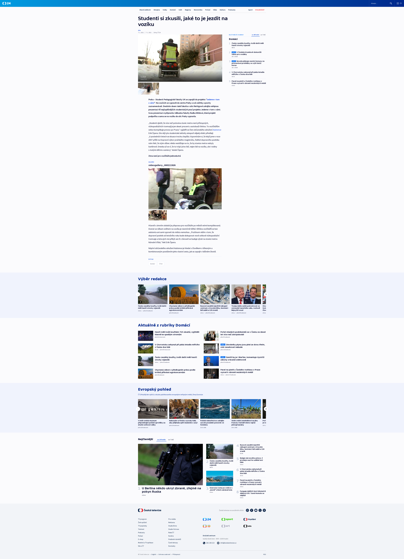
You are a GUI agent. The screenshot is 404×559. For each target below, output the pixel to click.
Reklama (171, 522)
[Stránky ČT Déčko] (206, 526)
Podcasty (231, 10)
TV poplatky (142, 526)
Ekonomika (198, 10)
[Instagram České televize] (247, 510)
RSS (264, 554)
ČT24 (160, 264)
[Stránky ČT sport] (227, 519)
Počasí (207, 10)
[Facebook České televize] (251, 510)
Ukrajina (157, 10)
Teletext (141, 529)
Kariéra (171, 536)
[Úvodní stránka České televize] (150, 510)
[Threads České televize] (264, 510)
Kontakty (171, 546)
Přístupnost (176, 554)
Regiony (188, 10)
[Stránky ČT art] (226, 526)
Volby (165, 10)
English (154, 554)
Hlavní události (145, 10)
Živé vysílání (142, 522)
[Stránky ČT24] (207, 519)
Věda (215, 10)
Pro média (172, 519)
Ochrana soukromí (164, 554)
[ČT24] (7, 3)
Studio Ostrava (173, 529)
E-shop (140, 539)
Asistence (217, 129)
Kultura (222, 10)
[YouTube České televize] (256, 510)
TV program (142, 519)
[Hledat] (391, 3)
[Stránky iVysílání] (250, 519)
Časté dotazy (173, 543)
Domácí (173, 10)
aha (139, 30)
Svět (180, 10)
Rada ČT (171, 532)
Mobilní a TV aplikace (145, 543)
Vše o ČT (141, 546)
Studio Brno (172, 526)
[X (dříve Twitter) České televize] (260, 510)
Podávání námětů (174, 539)
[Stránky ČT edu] (247, 526)
